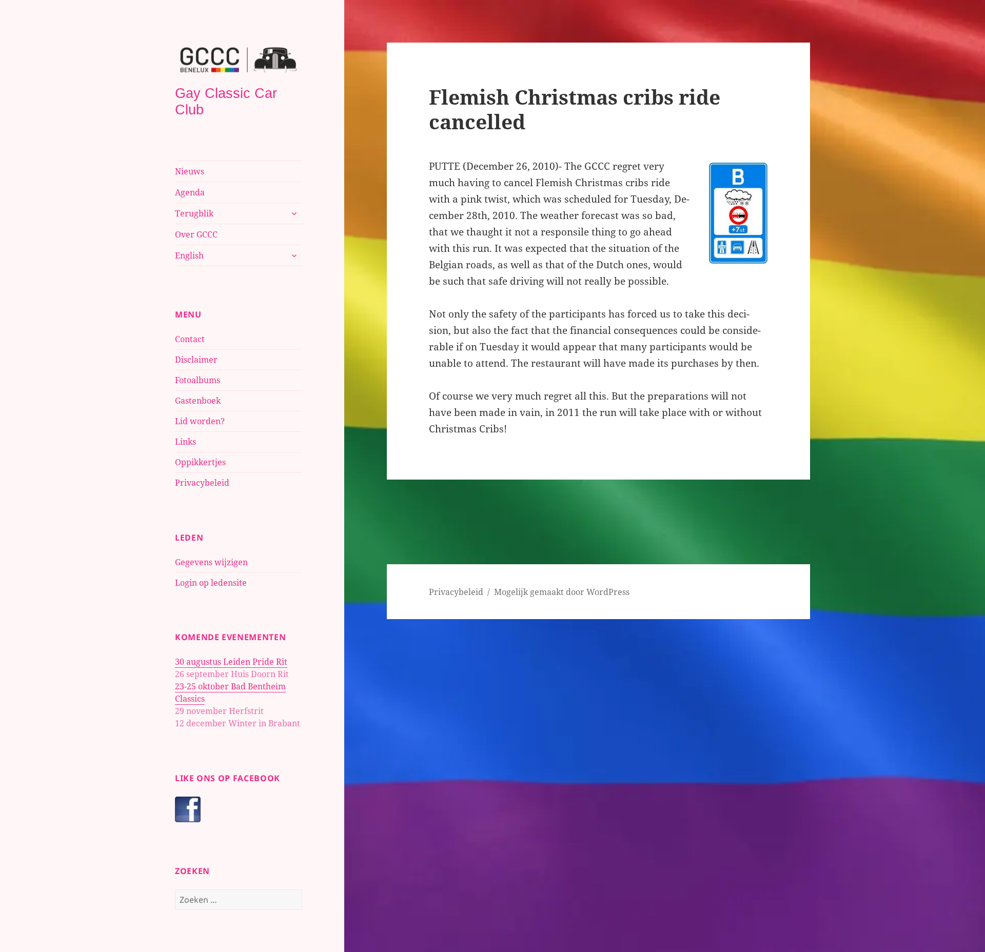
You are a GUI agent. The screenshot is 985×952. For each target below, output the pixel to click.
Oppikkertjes (200, 462)
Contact (190, 339)
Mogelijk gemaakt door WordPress (561, 592)
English (189, 255)
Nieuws (189, 171)
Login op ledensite (211, 582)
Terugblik (194, 213)
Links (185, 441)
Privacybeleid (202, 482)
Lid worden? (200, 421)
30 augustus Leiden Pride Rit (231, 661)
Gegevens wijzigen (211, 562)
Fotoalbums (197, 380)
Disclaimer (196, 359)
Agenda (190, 192)
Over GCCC (196, 234)
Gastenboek (198, 400)
